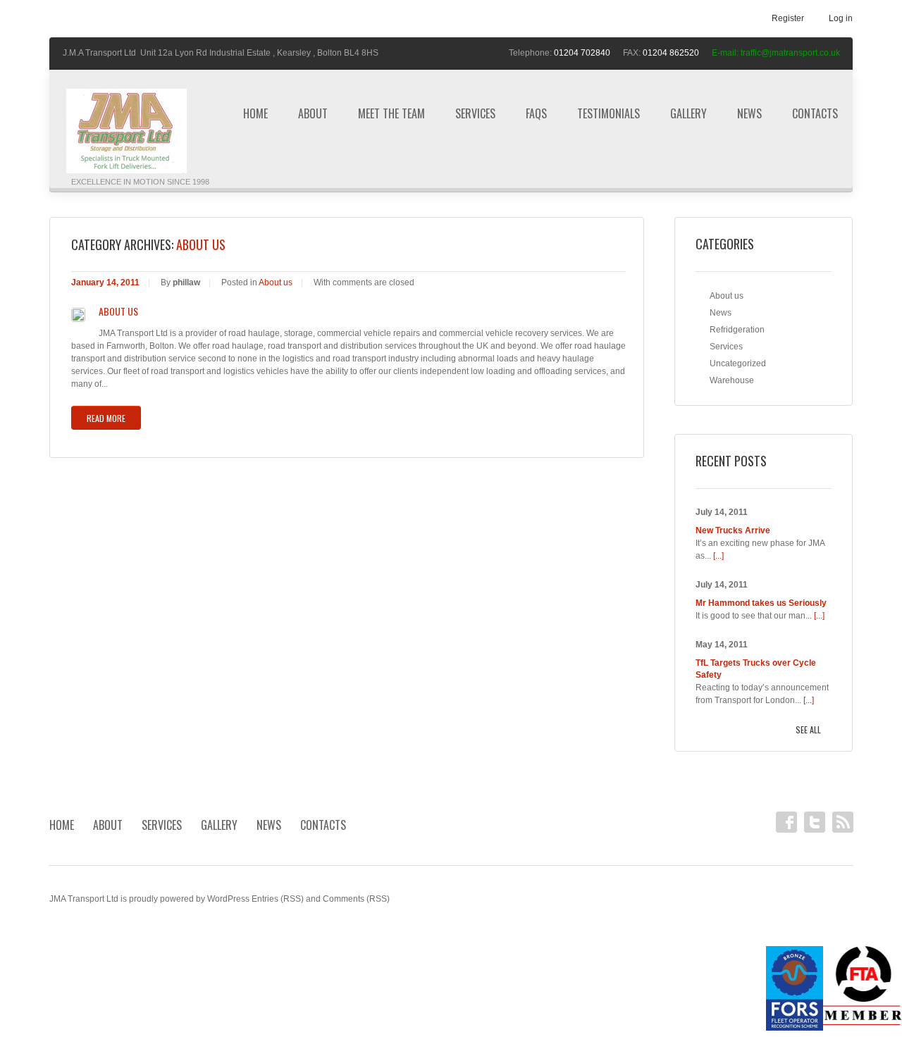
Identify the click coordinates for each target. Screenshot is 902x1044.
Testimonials (608, 113)
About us (275, 282)
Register (788, 18)
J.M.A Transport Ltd (99, 53)
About (313, 113)
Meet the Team (391, 113)
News (749, 113)
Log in (841, 18)
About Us (118, 311)
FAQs (536, 113)
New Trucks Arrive (733, 530)
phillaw (186, 282)
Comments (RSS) (356, 899)
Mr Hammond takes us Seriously (761, 603)
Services (475, 113)
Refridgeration (737, 330)
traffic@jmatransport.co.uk (790, 53)
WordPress (228, 899)
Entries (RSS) (278, 899)
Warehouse (732, 380)
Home (255, 113)
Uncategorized (738, 363)
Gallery (688, 113)
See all (808, 729)
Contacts (815, 113)
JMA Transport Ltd (83, 899)
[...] (718, 556)
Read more (106, 418)
